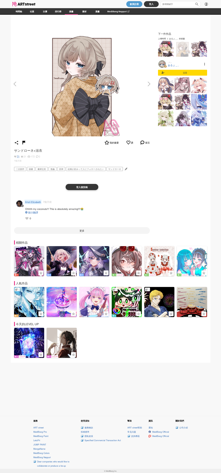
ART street (38, 427)
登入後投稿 (82, 187)
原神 (61, 169)
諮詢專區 (135, 436)
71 (18, 156)
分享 (16, 142)
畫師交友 (41, 169)
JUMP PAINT (39, 444)
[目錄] (206, 4)
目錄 (204, 64)
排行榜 (58, 11)
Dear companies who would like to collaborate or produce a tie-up (53, 463)
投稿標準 (85, 431)
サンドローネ (114, 169)
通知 (151, 427)
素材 (84, 11)
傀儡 (52, 169)
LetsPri (36, 440)
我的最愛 (114, 142)
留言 (147, 142)
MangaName (39, 448)
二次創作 (20, 169)
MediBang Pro (40, 431)
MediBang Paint (40, 436)
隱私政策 (89, 436)
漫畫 (97, 11)
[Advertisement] (110, 389)
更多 (82, 230)
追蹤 (185, 72)
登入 (151, 4)
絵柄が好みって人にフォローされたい (86, 169)
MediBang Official (160, 431)
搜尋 (197, 4)
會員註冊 (134, 4)
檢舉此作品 (23, 142)
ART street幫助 (134, 427)
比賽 (45, 11)
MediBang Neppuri (120, 11)
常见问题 (131, 431)
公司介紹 (183, 427)
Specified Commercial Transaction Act (103, 440)
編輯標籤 (126, 169)
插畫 (71, 11)
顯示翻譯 (33, 212)
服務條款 (89, 427)
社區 (32, 11)
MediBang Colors (41, 453)
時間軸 (19, 11)
